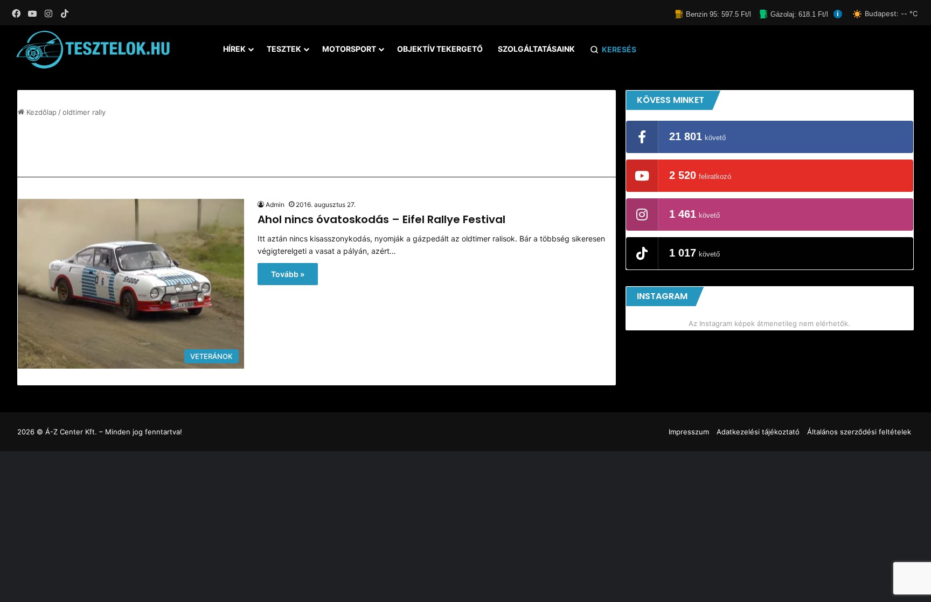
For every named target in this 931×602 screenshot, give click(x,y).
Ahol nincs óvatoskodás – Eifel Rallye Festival (381, 219)
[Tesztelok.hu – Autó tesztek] (93, 49)
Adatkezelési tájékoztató (758, 431)
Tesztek (284, 48)
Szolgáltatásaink (536, 48)
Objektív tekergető (440, 48)
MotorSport (349, 48)
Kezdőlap (40, 112)
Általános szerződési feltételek (859, 431)
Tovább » (287, 274)
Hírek (234, 48)
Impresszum (689, 431)
